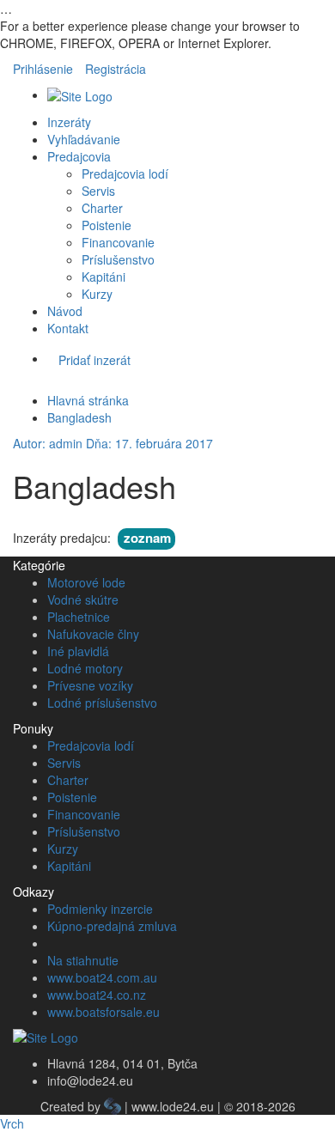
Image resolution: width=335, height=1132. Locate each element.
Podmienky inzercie (100, 908)
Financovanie (118, 242)
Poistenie (106, 225)
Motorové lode (86, 582)
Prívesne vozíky (90, 685)
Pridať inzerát (94, 359)
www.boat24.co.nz (96, 994)
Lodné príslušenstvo (102, 702)
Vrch (12, 1123)
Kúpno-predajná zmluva (112, 925)
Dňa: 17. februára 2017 (149, 443)
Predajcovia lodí (125, 173)
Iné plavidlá (78, 651)
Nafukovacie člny (93, 633)
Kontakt (67, 328)
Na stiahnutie (83, 960)
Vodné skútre (83, 599)
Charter (102, 207)
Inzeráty (69, 122)
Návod (64, 311)
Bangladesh (79, 417)
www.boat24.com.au (102, 977)
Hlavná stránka (88, 400)
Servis (98, 190)
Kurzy (97, 293)
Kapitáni (103, 276)
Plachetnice (78, 616)
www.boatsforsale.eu (103, 1011)
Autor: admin (47, 443)
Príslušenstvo (118, 259)
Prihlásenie (43, 68)
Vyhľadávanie (83, 139)
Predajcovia (79, 156)
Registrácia (115, 68)
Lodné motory (85, 668)
